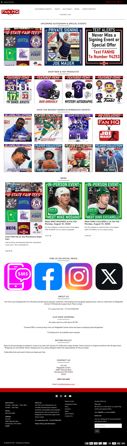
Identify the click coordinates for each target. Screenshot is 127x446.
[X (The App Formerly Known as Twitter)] (109, 276)
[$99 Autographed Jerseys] (18, 90)
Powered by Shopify (22, 443)
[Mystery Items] (79, 90)
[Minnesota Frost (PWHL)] (79, 128)
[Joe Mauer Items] (109, 128)
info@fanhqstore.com (66, 384)
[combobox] (17, 2)
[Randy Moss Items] (18, 128)
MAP (63, 374)
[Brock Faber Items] (79, 158)
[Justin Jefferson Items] (18, 158)
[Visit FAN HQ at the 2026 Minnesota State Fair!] (23, 47)
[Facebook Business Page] (48, 276)
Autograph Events (43, 9)
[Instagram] (79, 276)
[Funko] (109, 90)
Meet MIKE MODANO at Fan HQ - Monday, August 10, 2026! (61, 222)
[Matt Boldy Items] (48, 128)
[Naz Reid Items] (109, 158)
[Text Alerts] (104, 47)
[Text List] (18, 276)
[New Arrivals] (48, 90)
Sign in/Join (112, 2)
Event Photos (89, 9)
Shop (57, 9)
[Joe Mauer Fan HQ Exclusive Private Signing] (63, 47)
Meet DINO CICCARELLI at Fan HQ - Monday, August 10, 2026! (103, 222)
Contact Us (65, 15)
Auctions (67, 9)
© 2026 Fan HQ (9, 443)
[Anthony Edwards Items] (48, 158)
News (77, 9)
